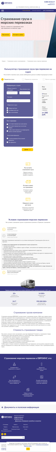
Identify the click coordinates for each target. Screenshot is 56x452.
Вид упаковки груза (25, 89)
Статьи (25, 429)
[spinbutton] (12, 92)
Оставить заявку (18, 34)
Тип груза (9, 97)
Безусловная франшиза (13, 135)
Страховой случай (23, 7)
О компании (5, 424)
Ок (28, 448)
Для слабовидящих (48, 10)
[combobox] (24, 92)
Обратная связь (34, 7)
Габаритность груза (12, 105)
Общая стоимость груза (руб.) (12, 89)
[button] (17, 92)
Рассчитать (5, 34)
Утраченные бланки (15, 429)
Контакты (25, 424)
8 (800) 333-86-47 (49, 2)
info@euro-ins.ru (51, 4)
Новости (15, 424)
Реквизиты (5, 429)
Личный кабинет (36, 10)
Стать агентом (26, 10)
